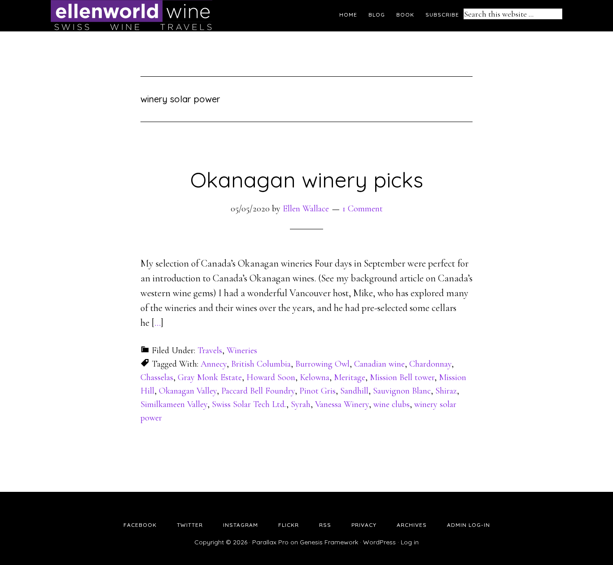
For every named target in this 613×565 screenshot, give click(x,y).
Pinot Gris (317, 390)
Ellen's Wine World (131, 15)
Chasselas (156, 377)
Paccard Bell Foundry (258, 390)
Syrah (301, 404)
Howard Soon (270, 377)
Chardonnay (430, 364)
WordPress (379, 542)
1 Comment (362, 208)
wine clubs (391, 404)
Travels (209, 350)
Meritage (349, 377)
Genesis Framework (329, 542)
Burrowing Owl (322, 364)
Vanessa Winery (342, 404)
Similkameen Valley (173, 404)
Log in (410, 542)
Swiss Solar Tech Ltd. (249, 404)
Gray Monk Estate (210, 377)
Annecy (214, 364)
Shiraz (446, 390)
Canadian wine (379, 364)
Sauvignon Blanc (402, 390)
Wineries (242, 350)
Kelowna (314, 377)
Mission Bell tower (402, 377)
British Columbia (261, 364)
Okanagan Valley (188, 390)
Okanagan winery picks (306, 179)
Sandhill (354, 390)
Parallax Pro (270, 542)
